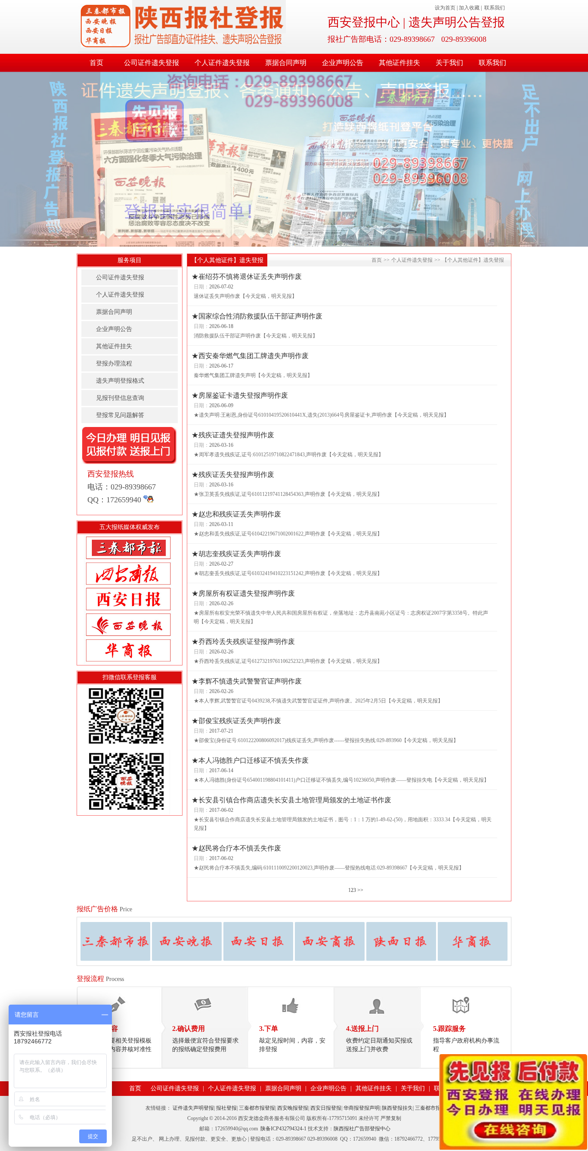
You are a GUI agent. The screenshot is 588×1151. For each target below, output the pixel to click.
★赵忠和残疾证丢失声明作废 (236, 514)
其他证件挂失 (399, 62)
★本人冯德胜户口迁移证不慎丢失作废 (250, 760)
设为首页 (445, 8)
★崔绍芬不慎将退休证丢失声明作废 (247, 276)
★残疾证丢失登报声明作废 (233, 474)
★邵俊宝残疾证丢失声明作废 (236, 720)
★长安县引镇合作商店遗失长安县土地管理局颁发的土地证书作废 (291, 800)
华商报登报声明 (362, 1108)
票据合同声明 (285, 62)
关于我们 (449, 62)
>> (360, 890)
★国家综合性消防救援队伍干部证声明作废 (257, 316)
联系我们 (494, 8)
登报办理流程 (114, 363)
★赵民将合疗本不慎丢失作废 (236, 848)
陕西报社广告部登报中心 (362, 1129)
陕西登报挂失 (397, 1108)
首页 (96, 62)
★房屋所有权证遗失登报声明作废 (243, 593)
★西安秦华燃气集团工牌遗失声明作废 (250, 355)
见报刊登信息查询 (120, 398)
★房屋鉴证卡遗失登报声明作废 (240, 395)
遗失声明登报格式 (120, 380)
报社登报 (226, 1108)
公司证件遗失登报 (151, 62)
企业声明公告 (342, 62)
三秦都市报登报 (257, 1108)
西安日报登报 (325, 1108)
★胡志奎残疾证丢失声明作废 (236, 553)
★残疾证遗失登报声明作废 (233, 435)
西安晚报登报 (292, 1108)
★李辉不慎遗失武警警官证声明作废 (247, 681)
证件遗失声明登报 (193, 1108)
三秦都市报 (428, 1108)
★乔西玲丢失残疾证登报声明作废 (243, 641)
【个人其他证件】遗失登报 (473, 260)
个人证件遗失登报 (222, 62)
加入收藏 (469, 8)
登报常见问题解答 (120, 415)
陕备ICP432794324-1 (283, 1129)
